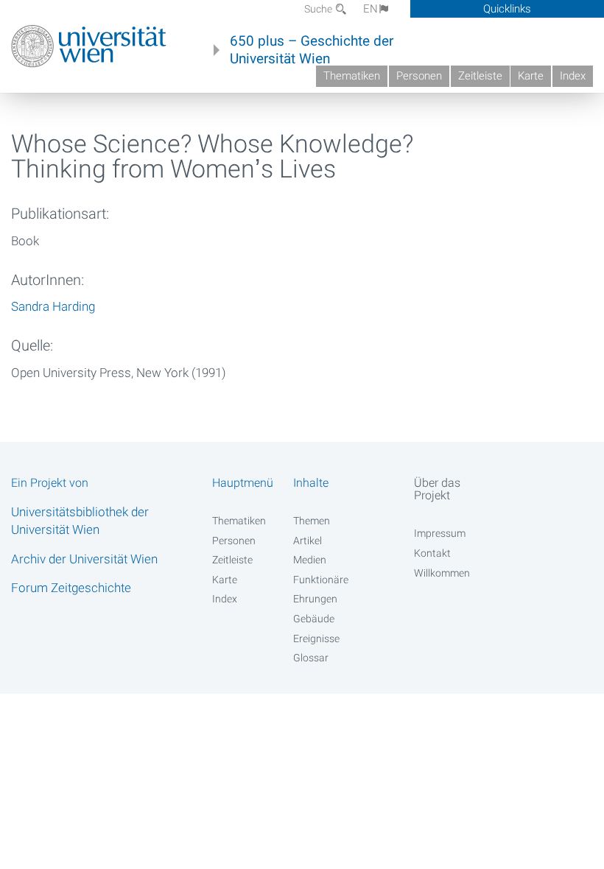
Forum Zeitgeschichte (71, 587)
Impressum (440, 533)
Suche (319, 9)
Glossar (311, 658)
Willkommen (442, 573)
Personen (419, 75)
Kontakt (432, 553)
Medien (309, 560)
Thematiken (351, 75)
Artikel (307, 540)
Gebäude (313, 619)
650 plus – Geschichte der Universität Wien (311, 50)
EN (370, 8)
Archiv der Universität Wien (84, 559)
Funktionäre (320, 579)
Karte (531, 75)
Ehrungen (315, 599)
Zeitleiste (480, 75)
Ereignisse (316, 638)
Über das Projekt (437, 489)
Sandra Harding (53, 306)
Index (573, 75)
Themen (311, 521)
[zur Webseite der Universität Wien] (88, 46)
